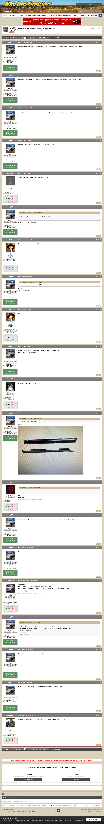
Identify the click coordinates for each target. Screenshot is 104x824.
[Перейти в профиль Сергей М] (10, 386)
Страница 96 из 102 (55, 37)
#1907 (99, 239)
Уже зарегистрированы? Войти (84, 4)
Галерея (40, 11)
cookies (29, 820)
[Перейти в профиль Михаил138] (10, 180)
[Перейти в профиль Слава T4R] (10, 588)
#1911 (99, 379)
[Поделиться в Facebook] (3, 794)
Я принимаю (94, 819)
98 (30, 37)
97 (27, 37)
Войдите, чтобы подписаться (82, 28)
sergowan (10, 715)
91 (10, 37)
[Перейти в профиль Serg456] (5, 29)
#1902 (99, 75)
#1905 (99, 173)
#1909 (99, 309)
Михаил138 (10, 173)
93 (16, 37)
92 (13, 37)
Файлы (49, 11)
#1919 (99, 682)
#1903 (99, 107)
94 (19, 37)
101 (40, 37)
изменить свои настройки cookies (55, 820)
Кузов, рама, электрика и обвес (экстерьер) (36, 30)
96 (25, 37)
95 (22, 37)
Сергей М (10, 379)
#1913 (99, 482)
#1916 (99, 580)
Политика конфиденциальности (19, 811)
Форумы (7, 11)
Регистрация (98, 4)
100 (36, 37)
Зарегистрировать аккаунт (28, 779)
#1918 (99, 649)
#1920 (99, 715)
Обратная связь (31, 811)
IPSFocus (10, 809)
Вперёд (44, 37)
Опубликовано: (25, 42)
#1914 (99, 515)
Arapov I (10, 240)
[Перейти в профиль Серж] (10, 489)
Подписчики (94, 28)
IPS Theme (4, 809)
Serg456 (14, 30)
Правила (83, 15)
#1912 (99, 413)
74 (99, 28)
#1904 (99, 140)
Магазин (29, 11)
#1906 (99, 207)
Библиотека (58, 11)
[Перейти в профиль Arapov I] (10, 247)
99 (33, 37)
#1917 (99, 617)
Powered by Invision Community (95, 811)
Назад (7, 37)
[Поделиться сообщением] (96, 42)
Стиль (8, 811)
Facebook (100, 15)
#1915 (99, 547)
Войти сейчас (76, 779)
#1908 (99, 276)
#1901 (99, 42)
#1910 (99, 346)
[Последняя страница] (48, 38)
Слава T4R (10, 580)
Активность (19, 11)
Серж (10, 482)
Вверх (98, 71)
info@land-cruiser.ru (97, 809)
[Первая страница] (4, 38)
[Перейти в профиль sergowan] (10, 722)
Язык (3, 811)
